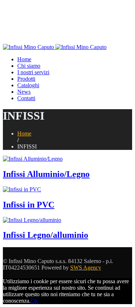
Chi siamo (28, 66)
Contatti (26, 98)
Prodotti (26, 79)
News (24, 92)
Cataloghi (28, 85)
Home (24, 59)
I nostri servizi (33, 72)
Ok (34, 301)
